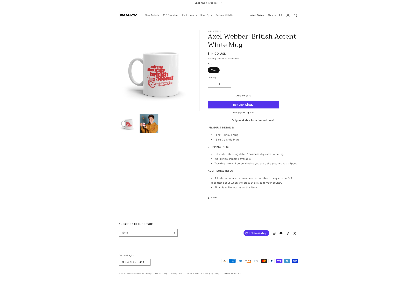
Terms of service (194, 273)
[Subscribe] (173, 233)
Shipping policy (212, 273)
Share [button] (214, 197)
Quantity (212, 77)
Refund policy (161, 273)
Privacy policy (177, 273)
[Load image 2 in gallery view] (148, 123)
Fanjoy (130, 273)
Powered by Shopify (142, 273)
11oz (213, 70)
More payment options (243, 112)
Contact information (232, 273)
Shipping (212, 58)
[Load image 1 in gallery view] (128, 123)
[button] (189, 15)
